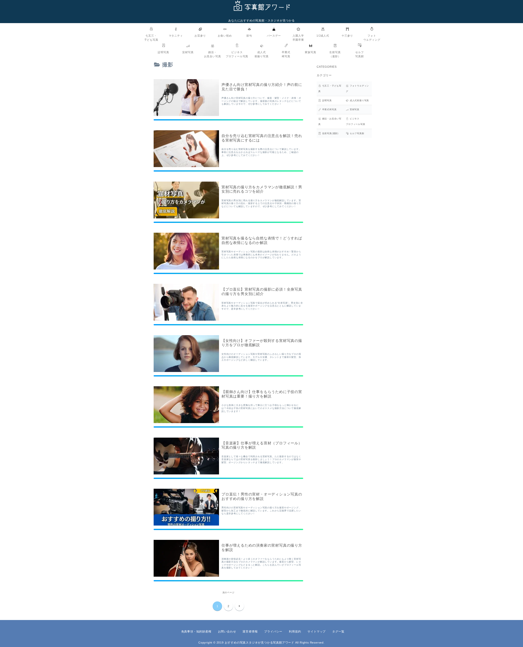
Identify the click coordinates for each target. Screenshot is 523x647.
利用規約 (295, 631)
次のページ (228, 592)
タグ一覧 (338, 631)
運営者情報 (250, 631)
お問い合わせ (227, 631)
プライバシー (273, 631)
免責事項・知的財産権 (196, 631)
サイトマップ (316, 631)
